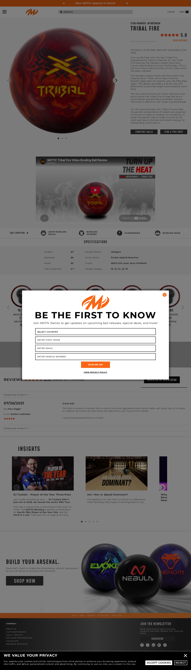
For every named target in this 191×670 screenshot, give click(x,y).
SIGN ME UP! (95, 364)
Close (185, 655)
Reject (180, 662)
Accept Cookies (159, 662)
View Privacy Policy (95, 372)
